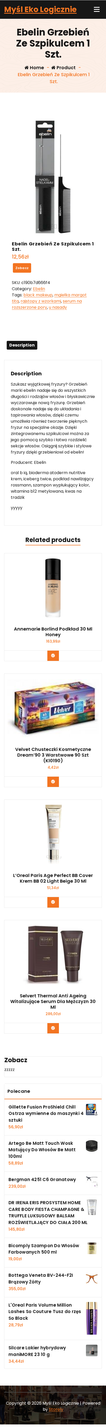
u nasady (58, 307)
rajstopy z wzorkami (41, 301)
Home (36, 67)
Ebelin (39, 289)
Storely (56, 1409)
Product (66, 67)
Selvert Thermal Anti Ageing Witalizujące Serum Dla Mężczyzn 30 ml (53, 1001)
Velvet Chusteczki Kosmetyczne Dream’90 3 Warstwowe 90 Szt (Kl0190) (53, 755)
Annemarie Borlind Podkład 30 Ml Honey (53, 631)
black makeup (37, 295)
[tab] (22, 345)
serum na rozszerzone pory (47, 304)
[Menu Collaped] (97, 9)
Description (22, 345)
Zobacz (22, 268)
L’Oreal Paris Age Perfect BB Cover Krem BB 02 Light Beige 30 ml (53, 878)
